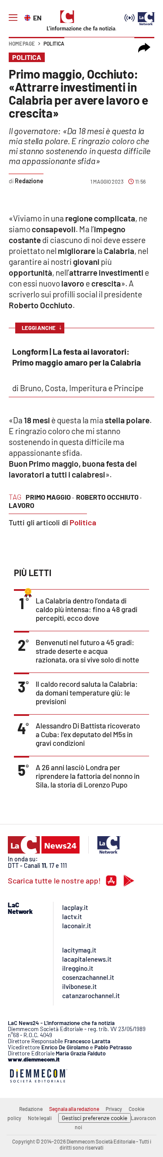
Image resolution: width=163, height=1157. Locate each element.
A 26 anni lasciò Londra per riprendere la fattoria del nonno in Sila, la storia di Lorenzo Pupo (88, 776)
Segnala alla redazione (74, 1109)
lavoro (21, 505)
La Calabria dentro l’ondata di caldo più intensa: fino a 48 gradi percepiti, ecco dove (86, 609)
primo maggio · (50, 497)
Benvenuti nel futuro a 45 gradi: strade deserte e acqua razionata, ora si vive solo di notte (87, 651)
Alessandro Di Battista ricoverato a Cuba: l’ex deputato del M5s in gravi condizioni (88, 734)
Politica (53, 43)
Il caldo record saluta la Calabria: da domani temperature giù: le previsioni (87, 692)
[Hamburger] (13, 17)
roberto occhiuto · (109, 497)
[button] (144, 47)
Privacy (114, 1109)
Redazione (31, 1109)
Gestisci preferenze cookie (94, 1117)
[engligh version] (28, 17)
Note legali (40, 1118)
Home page (22, 43)
